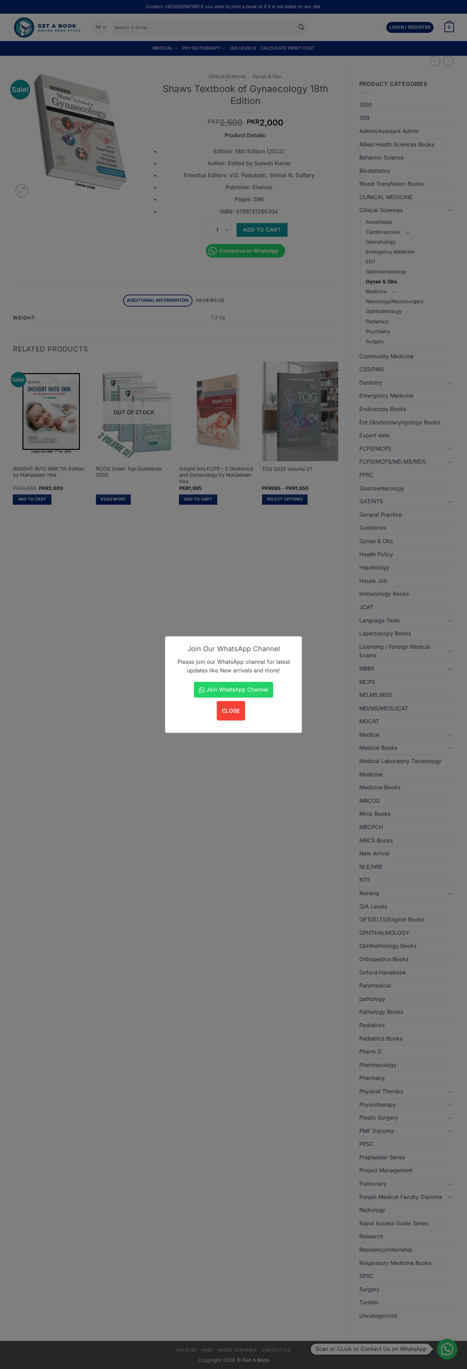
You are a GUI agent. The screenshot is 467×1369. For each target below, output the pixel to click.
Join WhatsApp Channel (236, 689)
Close (231, 711)
